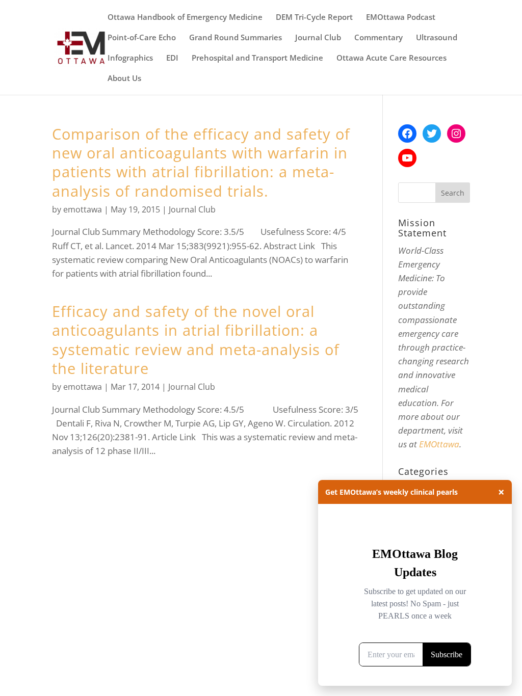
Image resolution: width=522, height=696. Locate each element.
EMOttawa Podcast (400, 17)
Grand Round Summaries (235, 38)
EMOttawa (439, 444)
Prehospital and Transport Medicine (257, 58)
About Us (124, 78)
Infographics (130, 58)
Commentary (378, 38)
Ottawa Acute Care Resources (391, 58)
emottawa (82, 209)
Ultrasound (436, 38)
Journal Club (318, 38)
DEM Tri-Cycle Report (314, 17)
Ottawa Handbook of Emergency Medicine (185, 17)
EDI (172, 58)
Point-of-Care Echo (142, 38)
